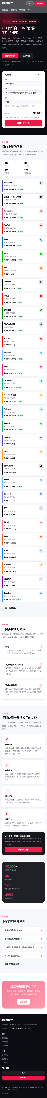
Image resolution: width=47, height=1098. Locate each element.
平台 (6, 79)
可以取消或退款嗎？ (12, 956)
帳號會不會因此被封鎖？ (14, 930)
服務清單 (5, 10)
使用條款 (5, 1059)
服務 (6, 88)
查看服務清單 (10, 56)
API (29, 10)
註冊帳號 (40, 3)
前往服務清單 (10, 608)
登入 (30, 3)
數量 (6, 98)
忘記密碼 (5, 1062)
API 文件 (5, 1042)
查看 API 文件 (23, 849)
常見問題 (22, 10)
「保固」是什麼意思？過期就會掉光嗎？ (20, 947)
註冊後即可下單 (23, 123)
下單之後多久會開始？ (13, 939)
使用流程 (14, 10)
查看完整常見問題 (12, 964)
